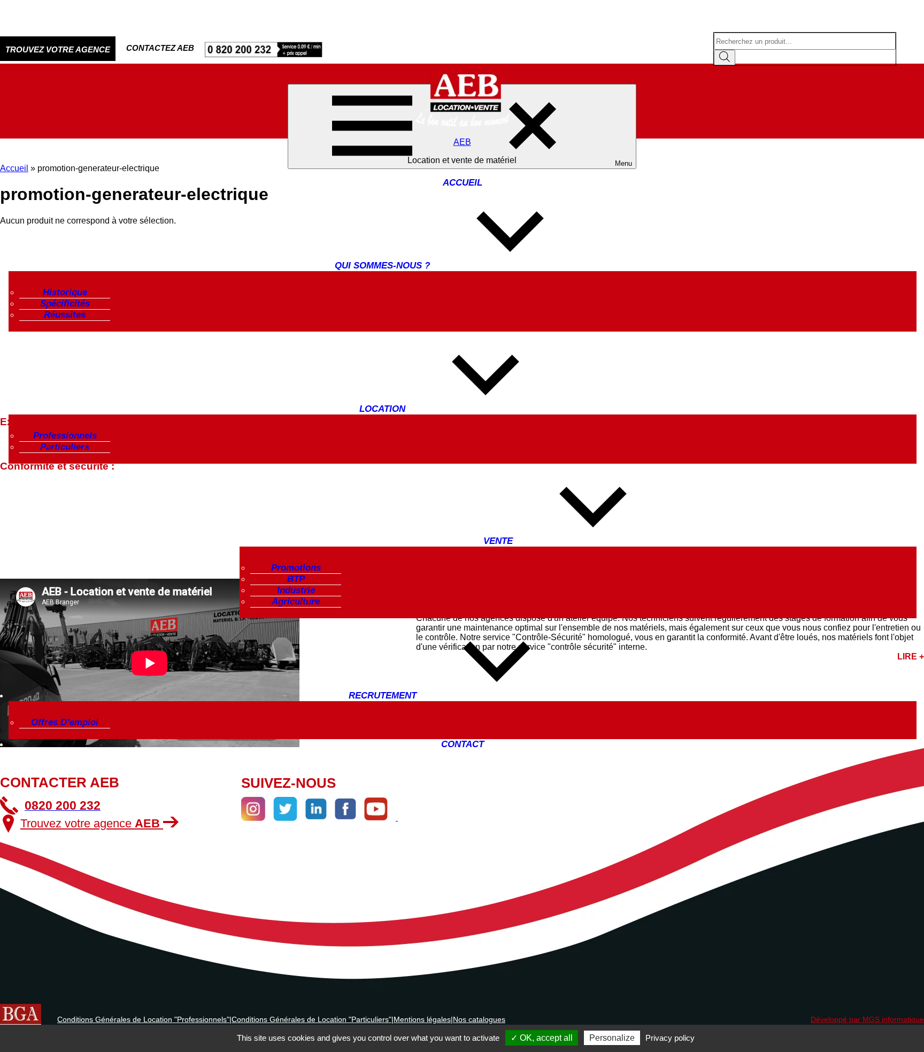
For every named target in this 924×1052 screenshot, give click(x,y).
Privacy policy (670, 1037)
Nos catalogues (479, 1019)
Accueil (462, 183)
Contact (462, 744)
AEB (462, 142)
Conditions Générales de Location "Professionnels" (143, 1019)
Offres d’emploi (64, 722)
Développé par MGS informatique (867, 1019)
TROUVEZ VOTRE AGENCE (57, 49)
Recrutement (383, 695)
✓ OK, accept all (542, 1037)
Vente (498, 541)
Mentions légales (422, 1019)
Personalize (612, 1037)
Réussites (65, 315)
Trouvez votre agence (90, 823)
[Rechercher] (724, 57)
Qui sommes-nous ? (382, 265)
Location (382, 409)
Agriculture (296, 601)
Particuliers (64, 447)
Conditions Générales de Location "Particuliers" (311, 1019)
